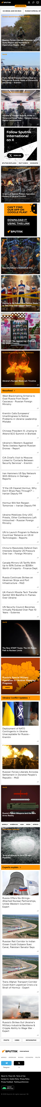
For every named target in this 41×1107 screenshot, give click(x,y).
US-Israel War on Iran (10, 315)
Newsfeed (7, 390)
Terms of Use (20, 1076)
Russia (20, 1057)
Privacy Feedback (7, 1082)
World (4, 54)
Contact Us (5, 1079)
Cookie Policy (14, 1079)
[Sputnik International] (6, 3)
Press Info (11, 1076)
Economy (29, 1057)
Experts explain (10, 867)
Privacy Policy (24, 1079)
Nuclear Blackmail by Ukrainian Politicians (18, 353)
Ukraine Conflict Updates (15, 697)
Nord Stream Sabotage (10, 829)
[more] (37, 48)
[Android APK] (7, 1088)
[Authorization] (29, 2)
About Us (4, 1076)
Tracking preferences (21, 1082)
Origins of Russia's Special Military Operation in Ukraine (20, 169)
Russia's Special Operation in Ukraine (16, 17)
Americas (12, 1057)
